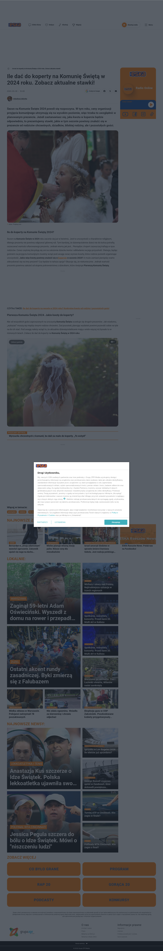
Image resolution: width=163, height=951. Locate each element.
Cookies (52, 515)
